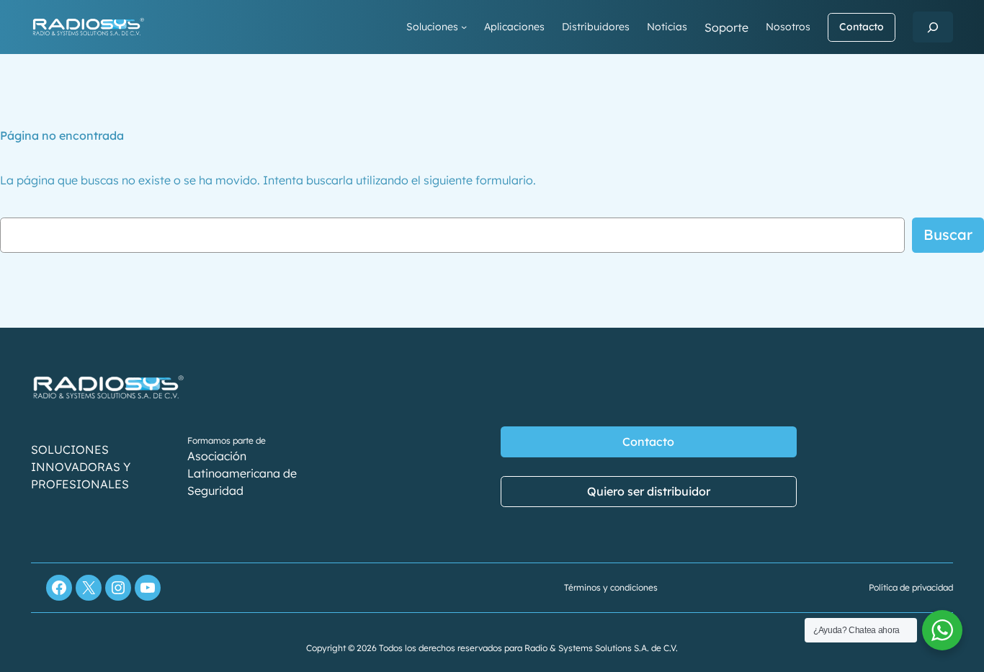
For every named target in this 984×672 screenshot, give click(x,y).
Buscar (947, 234)
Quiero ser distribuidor (648, 491)
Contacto (861, 26)
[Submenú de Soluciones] (464, 27)
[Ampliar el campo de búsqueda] (933, 27)
